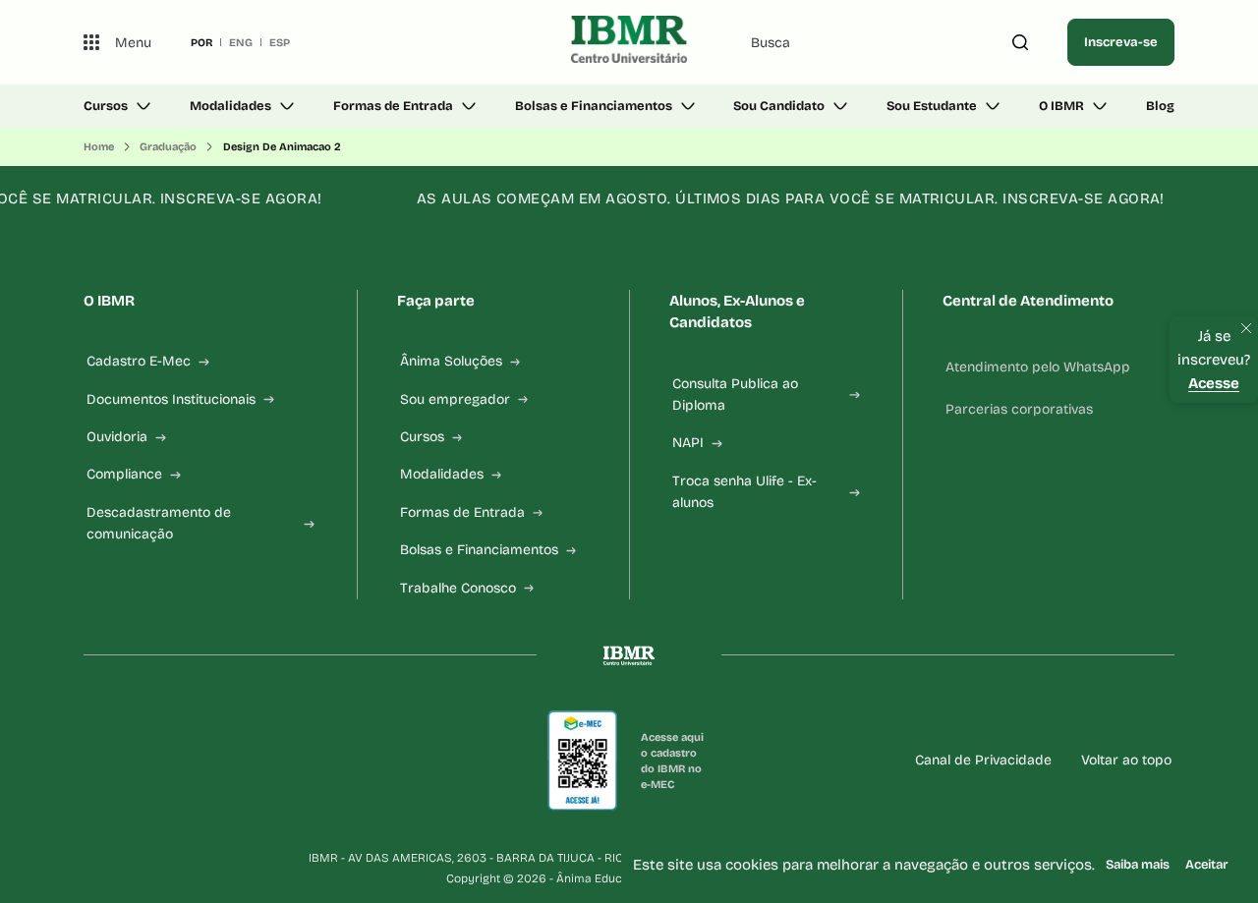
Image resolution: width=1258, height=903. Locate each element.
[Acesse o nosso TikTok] (233, 760)
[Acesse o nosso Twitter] (280, 760)
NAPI (688, 442)
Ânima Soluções (451, 361)
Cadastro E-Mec (138, 361)
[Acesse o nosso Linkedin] (186, 760)
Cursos (106, 106)
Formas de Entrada (393, 106)
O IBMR (1061, 106)
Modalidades (230, 106)
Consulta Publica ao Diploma (735, 394)
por (201, 42)
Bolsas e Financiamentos (593, 106)
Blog (1160, 106)
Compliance (124, 474)
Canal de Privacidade (983, 760)
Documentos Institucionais (171, 399)
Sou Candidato (779, 106)
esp (279, 42)
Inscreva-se (1121, 42)
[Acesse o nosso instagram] (138, 760)
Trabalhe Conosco (458, 588)
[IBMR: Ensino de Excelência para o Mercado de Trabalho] (629, 42)
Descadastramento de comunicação (158, 523)
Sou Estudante (931, 106)
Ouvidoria (116, 436)
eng (241, 42)
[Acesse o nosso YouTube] (327, 760)
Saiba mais (1138, 865)
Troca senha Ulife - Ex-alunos (744, 492)
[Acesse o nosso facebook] (91, 760)
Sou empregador (455, 399)
